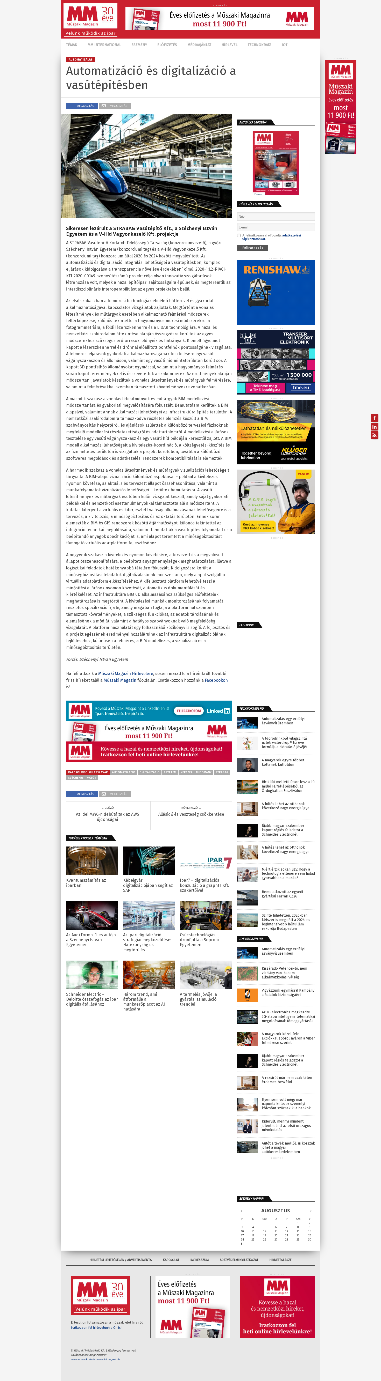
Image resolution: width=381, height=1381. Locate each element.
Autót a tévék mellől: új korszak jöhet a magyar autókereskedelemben (288, 1147)
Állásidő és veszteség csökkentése (191, 814)
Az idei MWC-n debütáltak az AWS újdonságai (107, 817)
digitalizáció (149, 772)
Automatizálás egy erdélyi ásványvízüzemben (283, 721)
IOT (284, 45)
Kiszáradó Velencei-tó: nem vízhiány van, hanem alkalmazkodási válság (284, 973)
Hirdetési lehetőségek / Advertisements (121, 1259)
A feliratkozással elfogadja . (271, 237)
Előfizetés (167, 45)
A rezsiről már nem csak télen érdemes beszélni (287, 1080)
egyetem (170, 772)
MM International (104, 45)
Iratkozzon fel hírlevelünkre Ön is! (96, 1328)
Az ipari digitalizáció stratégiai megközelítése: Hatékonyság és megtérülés (147, 942)
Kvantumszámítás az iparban (86, 883)
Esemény (139, 45)
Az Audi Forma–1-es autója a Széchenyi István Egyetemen (91, 939)
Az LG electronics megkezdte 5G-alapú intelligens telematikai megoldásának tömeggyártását (288, 1016)
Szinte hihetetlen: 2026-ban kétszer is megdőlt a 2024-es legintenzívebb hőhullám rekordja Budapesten (286, 922)
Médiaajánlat (199, 45)
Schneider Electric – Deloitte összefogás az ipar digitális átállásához (92, 999)
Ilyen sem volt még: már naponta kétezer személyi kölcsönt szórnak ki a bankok (286, 1104)
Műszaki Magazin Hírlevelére (125, 673)
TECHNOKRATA (259, 45)
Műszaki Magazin (120, 680)
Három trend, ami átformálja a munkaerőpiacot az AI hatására (144, 1002)
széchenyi (75, 777)
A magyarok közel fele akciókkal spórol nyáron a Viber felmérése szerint (288, 1038)
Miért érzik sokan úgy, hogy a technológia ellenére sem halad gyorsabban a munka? (288, 873)
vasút (91, 777)
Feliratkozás (252, 248)
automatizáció (123, 772)
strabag (222, 772)
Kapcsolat (171, 1259)
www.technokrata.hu (83, 1359)
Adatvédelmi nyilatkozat (239, 1259)
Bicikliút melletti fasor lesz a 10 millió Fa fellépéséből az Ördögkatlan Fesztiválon (288, 786)
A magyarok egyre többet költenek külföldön (283, 762)
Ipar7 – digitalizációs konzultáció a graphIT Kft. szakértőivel (204, 885)
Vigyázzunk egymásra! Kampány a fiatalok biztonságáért (288, 993)
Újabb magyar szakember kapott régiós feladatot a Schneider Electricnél (283, 830)
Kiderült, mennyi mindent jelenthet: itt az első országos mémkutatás (286, 1125)
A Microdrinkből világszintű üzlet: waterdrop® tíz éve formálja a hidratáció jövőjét (284, 743)
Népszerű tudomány (195, 772)
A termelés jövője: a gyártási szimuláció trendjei (198, 999)
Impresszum (199, 1259)
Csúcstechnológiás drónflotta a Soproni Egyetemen (199, 939)
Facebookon (216, 680)
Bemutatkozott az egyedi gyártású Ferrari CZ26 (282, 894)
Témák (71, 45)
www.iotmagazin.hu (109, 1359)
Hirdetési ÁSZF (281, 1259)
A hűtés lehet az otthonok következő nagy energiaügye (285, 806)
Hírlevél (229, 45)
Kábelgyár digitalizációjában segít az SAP (148, 885)
